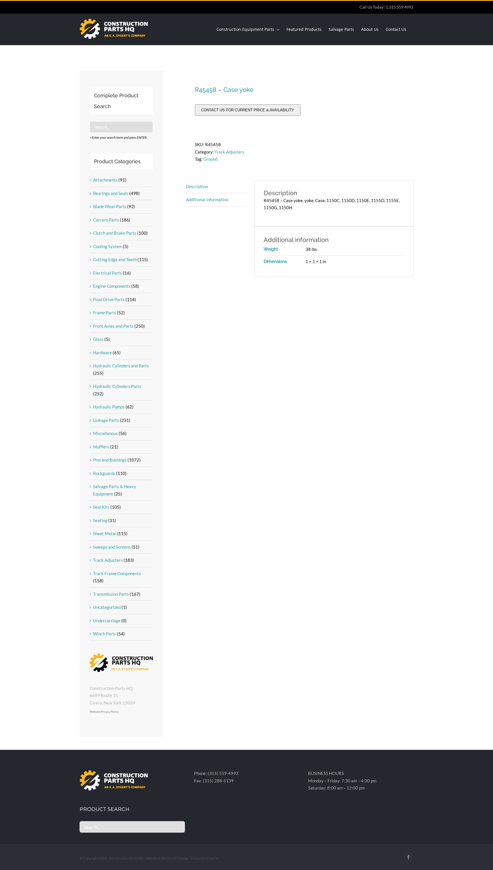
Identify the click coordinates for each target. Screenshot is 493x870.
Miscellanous (105, 433)
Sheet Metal (104, 533)
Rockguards (104, 473)
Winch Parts (104, 633)
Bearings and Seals (110, 193)
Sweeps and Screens (112, 546)
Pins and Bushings (110, 459)
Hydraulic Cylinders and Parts (121, 365)
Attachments (105, 179)
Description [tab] (197, 186)
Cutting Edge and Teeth (115, 259)
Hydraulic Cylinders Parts (117, 386)
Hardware (102, 352)
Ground (210, 159)
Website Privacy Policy (104, 711)
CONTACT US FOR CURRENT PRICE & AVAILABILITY (247, 110)
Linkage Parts (106, 420)
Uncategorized (107, 607)
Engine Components (111, 286)
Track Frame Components (117, 573)
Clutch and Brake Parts (114, 232)
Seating (100, 520)
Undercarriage (106, 620)
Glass (98, 339)
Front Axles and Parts (113, 326)
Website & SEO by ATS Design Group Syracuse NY (182, 858)
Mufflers (101, 446)
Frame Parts (104, 312)
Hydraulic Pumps (109, 406)
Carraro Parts (106, 219)
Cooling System (107, 246)
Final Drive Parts (109, 299)
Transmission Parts (111, 594)
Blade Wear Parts (109, 206)
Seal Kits (101, 506)
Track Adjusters (229, 151)
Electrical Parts (107, 272)
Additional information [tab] (207, 199)
